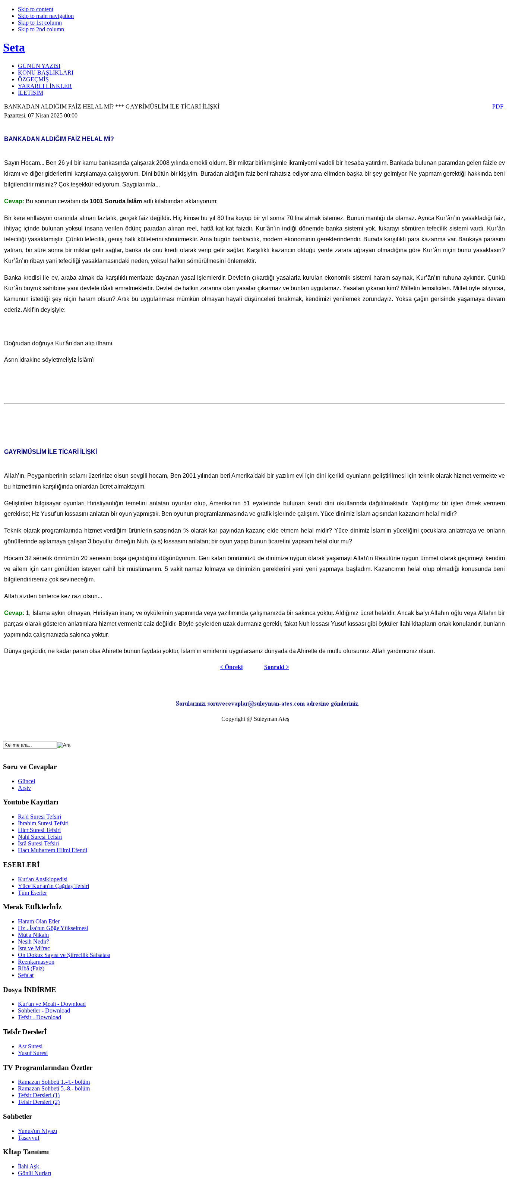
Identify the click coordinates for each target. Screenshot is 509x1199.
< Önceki (231, 667)
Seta (14, 47)
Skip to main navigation (46, 16)
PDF (498, 106)
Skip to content (35, 9)
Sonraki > (276, 667)
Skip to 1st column (40, 22)
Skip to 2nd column (41, 29)
